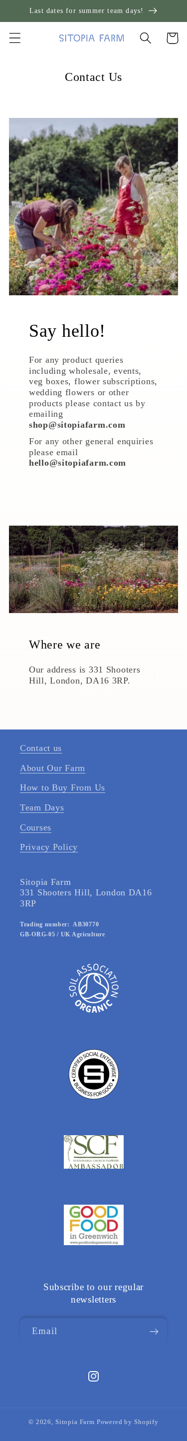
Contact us (41, 748)
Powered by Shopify (128, 1422)
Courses (35, 827)
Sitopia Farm (75, 1422)
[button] (15, 38)
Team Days (42, 807)
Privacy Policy (49, 847)
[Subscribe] (154, 1331)
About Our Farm (52, 768)
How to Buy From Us (62, 787)
